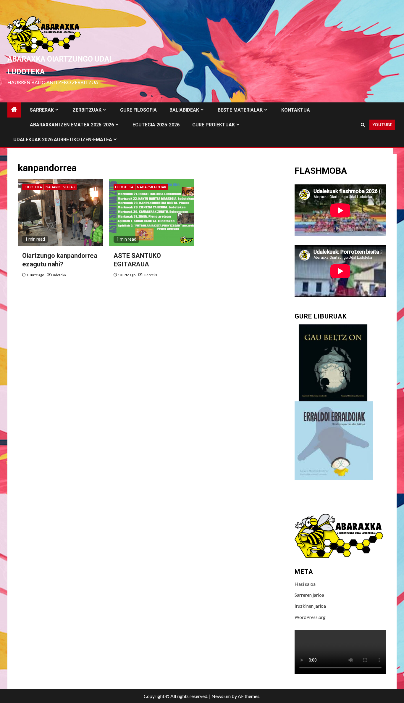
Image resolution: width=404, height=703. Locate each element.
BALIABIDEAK (184, 110)
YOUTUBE (382, 124)
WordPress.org (310, 617)
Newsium (221, 696)
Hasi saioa (305, 584)
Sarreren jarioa (309, 595)
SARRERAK (42, 110)
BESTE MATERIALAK (240, 110)
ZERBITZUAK (86, 110)
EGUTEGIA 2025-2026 (156, 125)
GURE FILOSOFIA (138, 110)
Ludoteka (33, 187)
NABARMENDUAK (60, 187)
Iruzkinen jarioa (310, 606)
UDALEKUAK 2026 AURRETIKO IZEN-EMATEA (62, 139)
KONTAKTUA (295, 110)
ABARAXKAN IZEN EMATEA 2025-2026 (72, 125)
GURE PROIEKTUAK (213, 125)
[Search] (362, 125)
